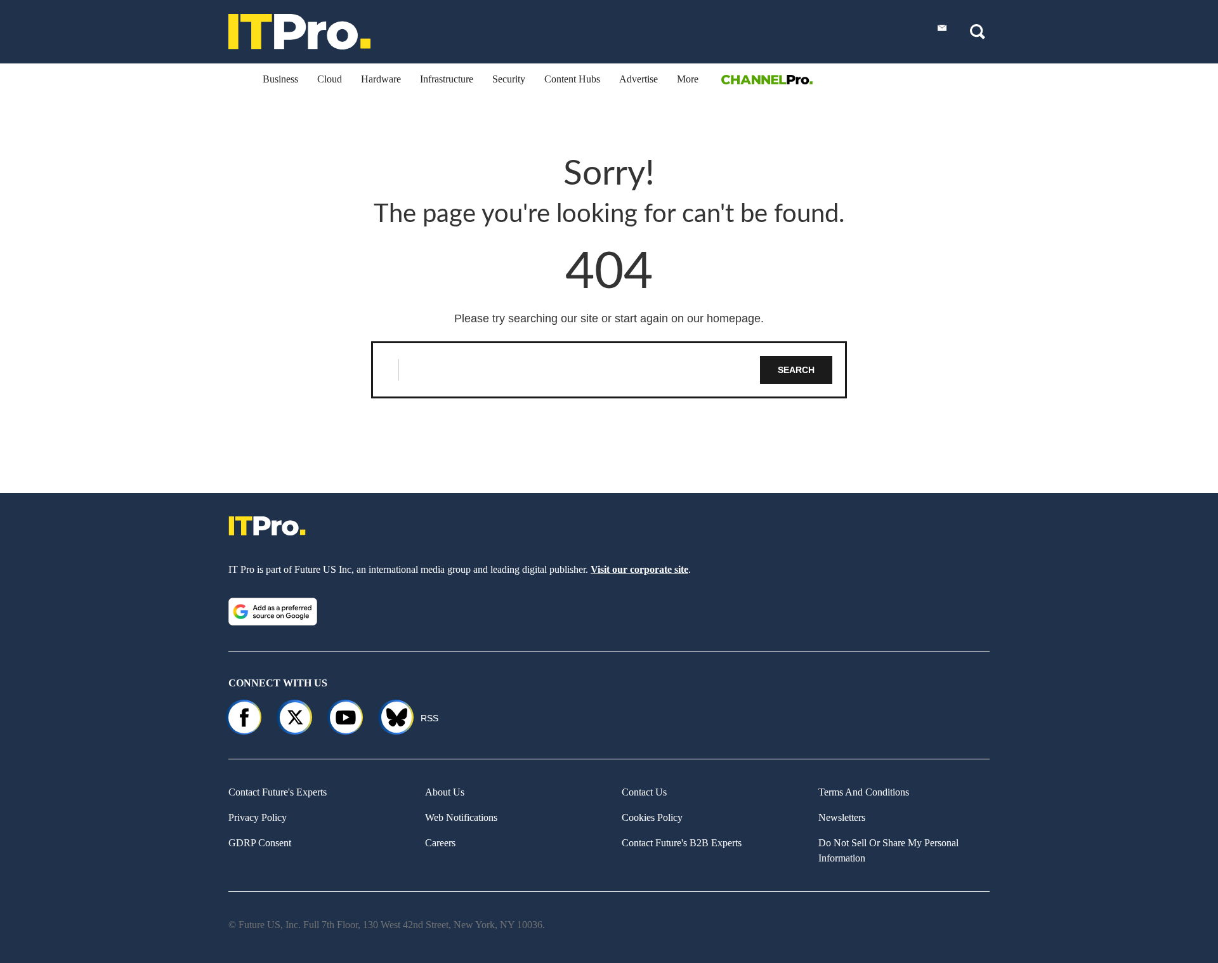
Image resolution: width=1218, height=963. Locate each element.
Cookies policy (652, 817)
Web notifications (461, 817)
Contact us (644, 792)
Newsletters (841, 817)
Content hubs (572, 79)
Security (508, 79)
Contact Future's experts (277, 792)
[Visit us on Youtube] (346, 717)
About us (444, 792)
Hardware (381, 79)
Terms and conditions (863, 792)
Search (796, 370)
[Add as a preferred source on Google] (272, 612)
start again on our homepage (688, 318)
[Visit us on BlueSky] (391, 717)
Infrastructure (446, 79)
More (687, 79)
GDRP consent (259, 842)
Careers (440, 842)
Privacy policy (257, 817)
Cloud (329, 79)
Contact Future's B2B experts (682, 842)
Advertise (638, 79)
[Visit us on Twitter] (295, 717)
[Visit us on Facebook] (244, 717)
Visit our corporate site (639, 569)
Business (280, 79)
